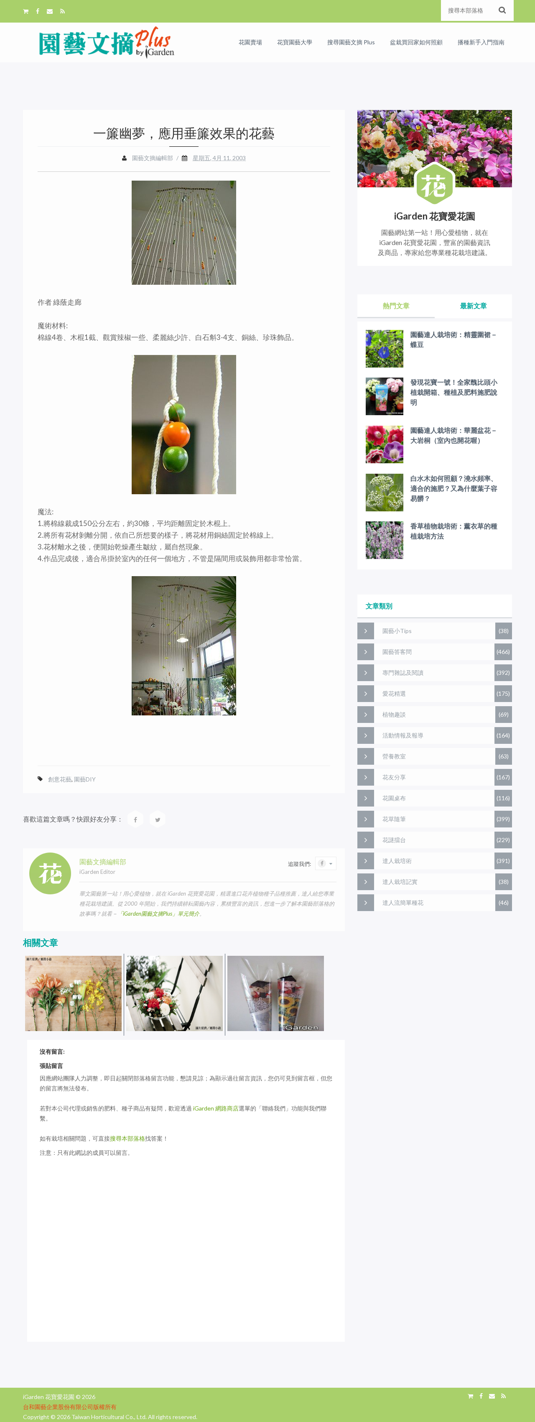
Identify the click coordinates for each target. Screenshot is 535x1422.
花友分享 (394, 777)
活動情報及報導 (402, 735)
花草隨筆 (394, 818)
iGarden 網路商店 (216, 1108)
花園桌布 (394, 798)
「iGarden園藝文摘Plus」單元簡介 (158, 913)
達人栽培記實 (400, 881)
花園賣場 (250, 42)
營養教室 (394, 756)
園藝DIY (85, 779)
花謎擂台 (394, 839)
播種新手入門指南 (481, 42)
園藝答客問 (397, 651)
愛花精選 (394, 693)
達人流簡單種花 (402, 902)
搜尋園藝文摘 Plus (351, 42)
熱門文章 (396, 305)
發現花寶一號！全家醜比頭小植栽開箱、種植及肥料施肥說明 (453, 392)
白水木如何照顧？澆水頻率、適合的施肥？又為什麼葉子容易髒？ (453, 488)
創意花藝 (59, 779)
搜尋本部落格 (127, 1138)
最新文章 (473, 305)
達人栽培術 (397, 860)
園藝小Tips (397, 630)
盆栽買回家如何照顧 (416, 42)
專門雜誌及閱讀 (402, 672)
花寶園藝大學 (294, 42)
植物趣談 (394, 714)
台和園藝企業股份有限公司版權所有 (70, 1406)
